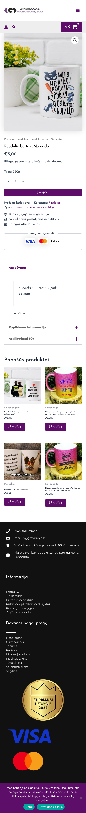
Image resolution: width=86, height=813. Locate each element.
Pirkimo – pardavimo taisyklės (28, 604)
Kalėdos (12, 650)
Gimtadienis (15, 642)
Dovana (18, 207)
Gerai (29, 806)
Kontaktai (13, 591)
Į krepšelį (43, 192)
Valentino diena (17, 667)
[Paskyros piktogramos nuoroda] (6, 27)
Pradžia (9, 139)
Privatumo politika (19, 600)
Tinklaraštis (14, 596)
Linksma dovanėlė (36, 207)
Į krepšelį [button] (14, 426)
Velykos (11, 671)
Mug (51, 207)
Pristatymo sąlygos (20, 608)
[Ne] (81, 798)
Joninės (11, 646)
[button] (14, 28)
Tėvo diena (14, 663)
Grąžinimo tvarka (18, 612)
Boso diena (14, 638)
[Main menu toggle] (77, 10)
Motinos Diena (16, 658)
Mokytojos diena (18, 654)
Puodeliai (22, 139)
